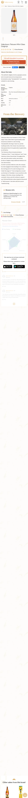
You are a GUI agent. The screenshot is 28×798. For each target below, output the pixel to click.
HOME (2, 6)
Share (15, 67)
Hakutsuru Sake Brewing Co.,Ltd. (9, 52)
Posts (22, 67)
